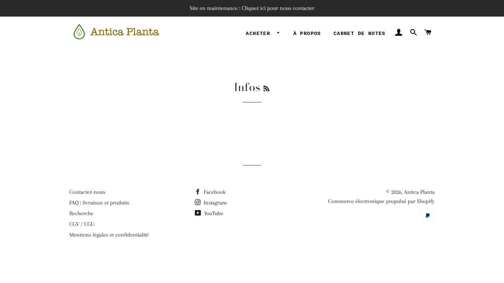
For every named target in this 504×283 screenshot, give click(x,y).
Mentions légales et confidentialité (109, 234)
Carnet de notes (360, 33)
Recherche (81, 213)
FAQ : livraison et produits (99, 202)
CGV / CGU (81, 224)
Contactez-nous (87, 192)
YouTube (213, 213)
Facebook (213, 192)
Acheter (259, 33)
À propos (307, 33)
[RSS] (266, 89)
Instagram (214, 202)
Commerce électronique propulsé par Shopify (381, 201)
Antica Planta (419, 192)
